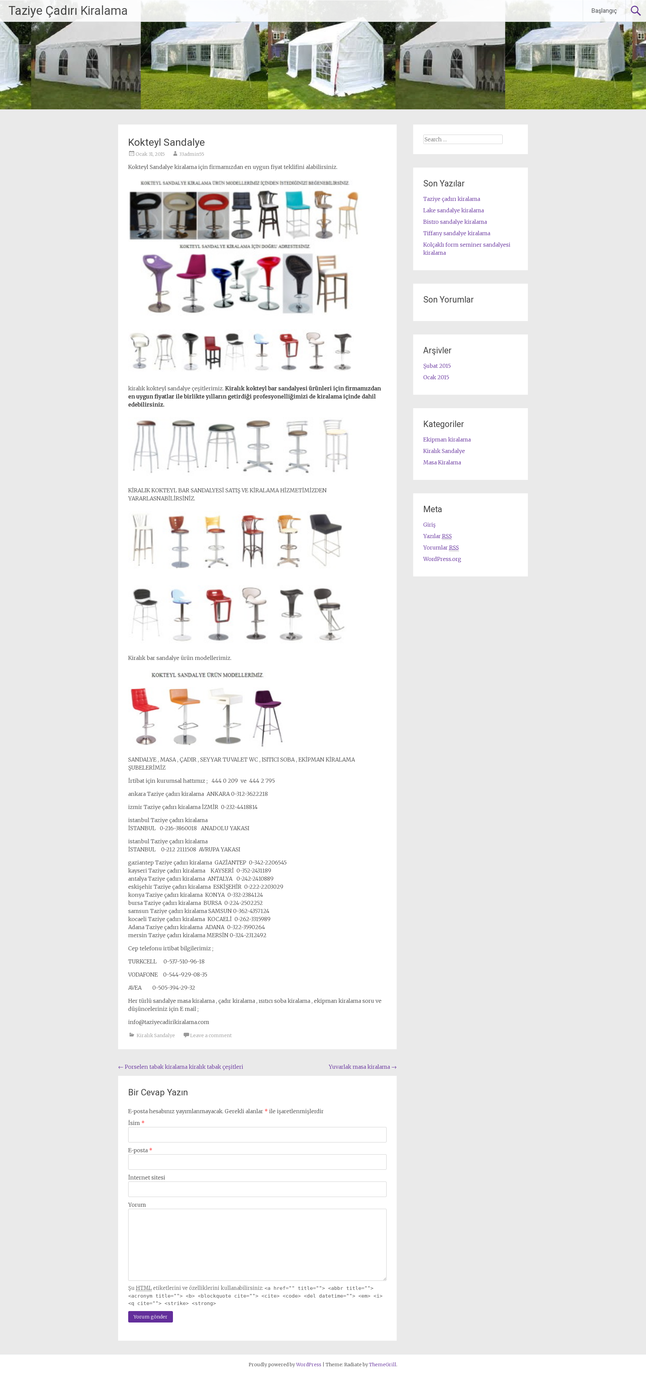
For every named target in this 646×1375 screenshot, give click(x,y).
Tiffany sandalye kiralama (456, 233)
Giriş (429, 524)
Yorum (137, 1204)
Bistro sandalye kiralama (455, 221)
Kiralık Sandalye (156, 1035)
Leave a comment (211, 1035)
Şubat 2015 (437, 365)
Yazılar (437, 536)
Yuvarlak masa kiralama (363, 1066)
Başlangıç (604, 10)
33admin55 (191, 154)
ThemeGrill (382, 1365)
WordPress (308, 1365)
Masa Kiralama (442, 462)
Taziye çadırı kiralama (451, 199)
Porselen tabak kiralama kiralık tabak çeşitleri (180, 1066)
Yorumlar (441, 547)
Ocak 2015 (436, 377)
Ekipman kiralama (447, 439)
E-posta (140, 1150)
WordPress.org (442, 559)
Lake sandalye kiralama (453, 210)
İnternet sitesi (146, 1177)
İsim (136, 1123)
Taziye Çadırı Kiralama (68, 11)
